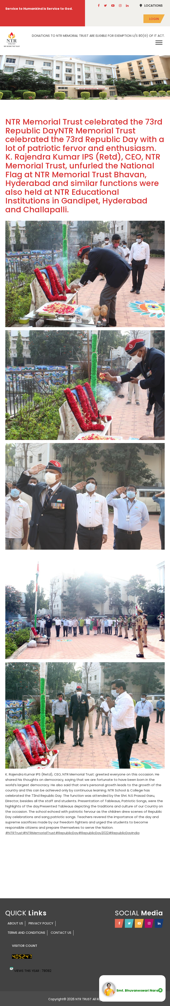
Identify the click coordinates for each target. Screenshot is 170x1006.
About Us (15, 923)
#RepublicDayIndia (124, 832)
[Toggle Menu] (158, 42)
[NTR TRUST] (12, 39)
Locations (153, 5)
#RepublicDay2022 (93, 832)
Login (154, 19)
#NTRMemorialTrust (39, 832)
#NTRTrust (14, 832)
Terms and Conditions (26, 932)
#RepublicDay (66, 832)
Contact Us (61, 932)
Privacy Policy (41, 923)
